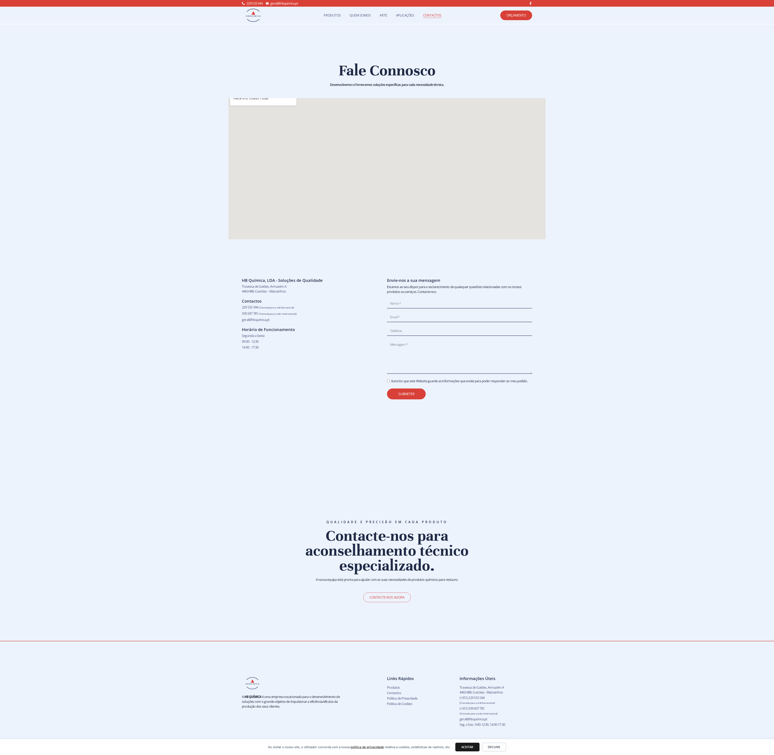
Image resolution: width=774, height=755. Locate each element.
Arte (383, 15)
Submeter (406, 394)
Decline (494, 747)
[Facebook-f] (530, 3)
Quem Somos (360, 15)
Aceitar (467, 747)
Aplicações (405, 15)
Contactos (432, 15)
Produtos (332, 15)
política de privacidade (367, 747)
